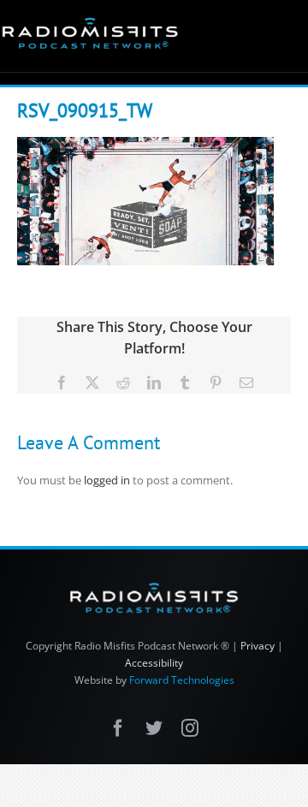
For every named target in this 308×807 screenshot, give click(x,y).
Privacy (257, 645)
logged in (107, 480)
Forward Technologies (181, 680)
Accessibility (154, 663)
